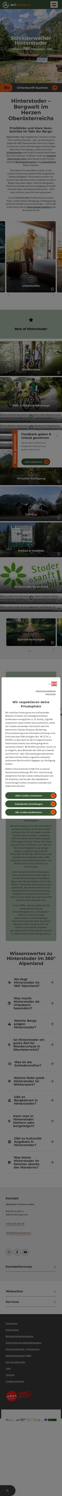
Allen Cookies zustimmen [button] (28, 795)
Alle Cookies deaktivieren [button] (28, 812)
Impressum (51, 694)
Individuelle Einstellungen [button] (29, 803)
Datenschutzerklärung (46, 691)
